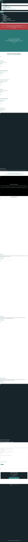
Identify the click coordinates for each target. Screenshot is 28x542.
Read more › (1, 82)
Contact (2, 22)
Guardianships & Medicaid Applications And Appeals (9, 20)
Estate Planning (4, 6)
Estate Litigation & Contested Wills (7, 7)
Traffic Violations (5, 9)
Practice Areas (3, 5)
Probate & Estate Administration (6, 18)
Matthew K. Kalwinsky (5, 16)
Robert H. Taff (4, 3)
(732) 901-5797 (15, 474)
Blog (2, 10)
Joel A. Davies (4, 4)
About (2, 14)
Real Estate (4, 8)
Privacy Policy (5, 461)
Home (2, 2)
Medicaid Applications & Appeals (4, 98)
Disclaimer (2, 461)
